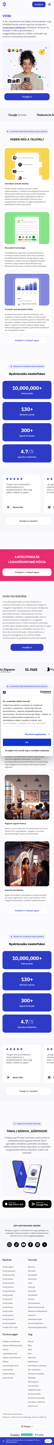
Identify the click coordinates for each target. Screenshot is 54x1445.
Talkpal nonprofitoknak (12, 1357)
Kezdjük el (39, 4)
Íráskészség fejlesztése (37, 1327)
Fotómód (31, 1287)
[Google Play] (40, 1204)
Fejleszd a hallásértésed (37, 1311)
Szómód (31, 1299)
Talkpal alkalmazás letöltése (28, 1124)
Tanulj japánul (8, 1315)
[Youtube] (23, 1244)
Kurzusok (31, 1271)
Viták (30, 1283)
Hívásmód (32, 1291)
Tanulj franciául (9, 1275)
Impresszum (33, 1406)
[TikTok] (16, 1244)
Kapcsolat (32, 1357)
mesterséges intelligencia (14, 27)
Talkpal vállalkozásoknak (12, 1345)
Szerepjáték (32, 1275)
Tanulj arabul (8, 1303)
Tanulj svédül (8, 1295)
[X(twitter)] (44, 1244)
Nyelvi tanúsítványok (36, 1307)
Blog (30, 1345)
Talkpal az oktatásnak (11, 1341)
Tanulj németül (8, 1283)
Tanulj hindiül (8, 1311)
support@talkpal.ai (36, 1236)
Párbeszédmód (34, 1303)
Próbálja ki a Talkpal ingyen (27, 572)
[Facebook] (30, 1244)
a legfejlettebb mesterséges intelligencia (28, 131)
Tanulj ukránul (8, 1287)
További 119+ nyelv (10, 1327)
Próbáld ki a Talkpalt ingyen (27, 340)
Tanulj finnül (7, 1299)
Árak (30, 1353)
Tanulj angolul (8, 1267)
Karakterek (32, 1279)
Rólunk (31, 1341)
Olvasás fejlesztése (35, 1323)
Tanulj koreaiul (8, 1319)
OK (26, 742)
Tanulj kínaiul (8, 1307)
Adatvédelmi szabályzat (37, 1365)
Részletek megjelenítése (35, 734)
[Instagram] (9, 1244)
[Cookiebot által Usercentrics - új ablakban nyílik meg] (40, 692)
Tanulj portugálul (9, 1323)
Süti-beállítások (34, 1370)
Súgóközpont (33, 1361)
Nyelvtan (31, 1267)
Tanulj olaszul (8, 1279)
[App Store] (14, 1204)
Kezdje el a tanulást (29, 521)
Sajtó (30, 1349)
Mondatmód (32, 1295)
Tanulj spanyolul (9, 1271)
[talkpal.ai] (4, 4)
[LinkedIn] (37, 1244)
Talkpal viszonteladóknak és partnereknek (11, 1365)
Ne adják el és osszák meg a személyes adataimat (27, 750)
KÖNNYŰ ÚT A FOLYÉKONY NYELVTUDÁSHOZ (28, 366)
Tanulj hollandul (9, 1291)
